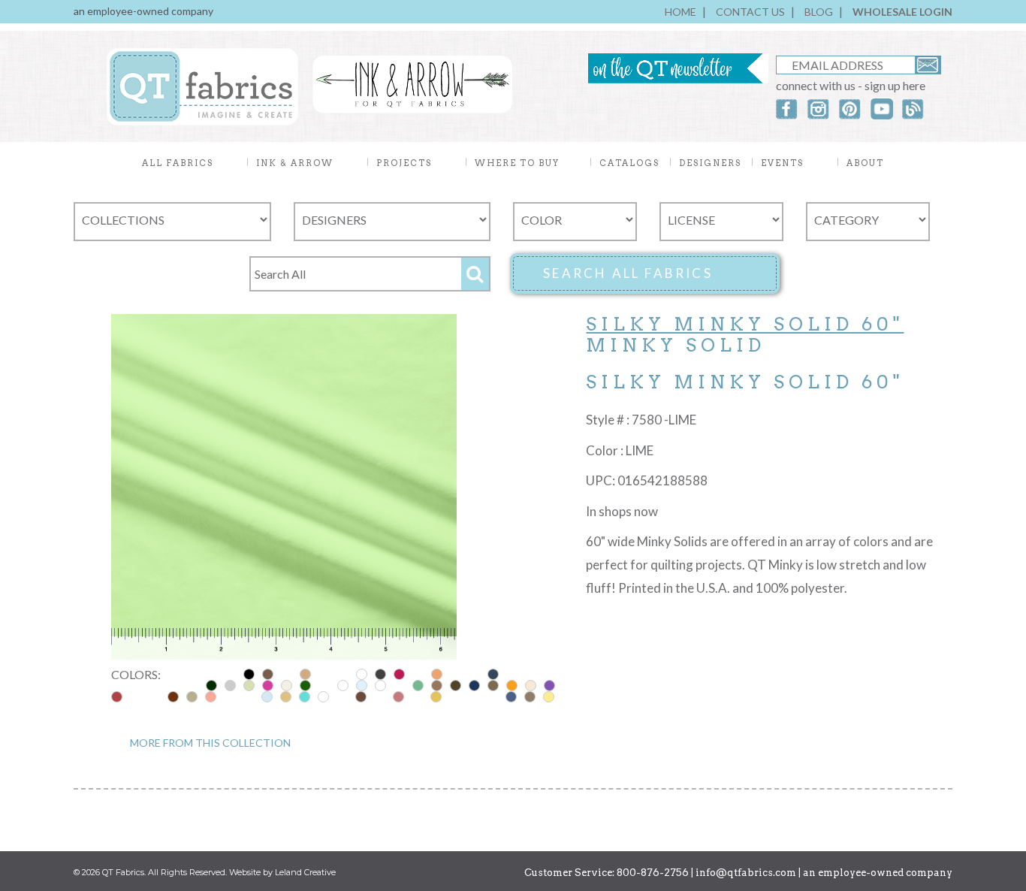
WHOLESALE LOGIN (902, 11)
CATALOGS (629, 163)
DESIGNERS (710, 163)
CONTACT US (750, 11)
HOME (680, 11)
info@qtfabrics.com (746, 872)
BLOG (818, 11)
